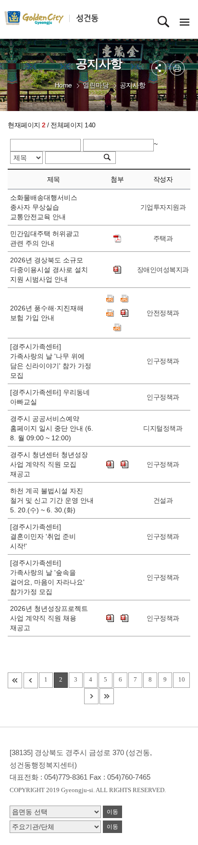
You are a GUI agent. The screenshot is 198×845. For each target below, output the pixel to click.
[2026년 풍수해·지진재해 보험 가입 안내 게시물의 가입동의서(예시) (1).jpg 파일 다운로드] (117, 327)
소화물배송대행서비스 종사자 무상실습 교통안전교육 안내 (43, 207)
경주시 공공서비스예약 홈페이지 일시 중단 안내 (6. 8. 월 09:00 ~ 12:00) (51, 428)
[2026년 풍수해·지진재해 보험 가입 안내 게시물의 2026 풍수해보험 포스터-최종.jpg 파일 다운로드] (110, 298)
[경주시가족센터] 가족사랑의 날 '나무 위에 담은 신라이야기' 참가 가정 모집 (50, 361)
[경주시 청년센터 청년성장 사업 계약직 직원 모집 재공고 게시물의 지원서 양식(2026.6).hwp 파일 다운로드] (110, 464)
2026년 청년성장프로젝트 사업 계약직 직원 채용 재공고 (49, 618)
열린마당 (96, 85)
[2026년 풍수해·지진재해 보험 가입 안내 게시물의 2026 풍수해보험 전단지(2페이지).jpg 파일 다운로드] (110, 313)
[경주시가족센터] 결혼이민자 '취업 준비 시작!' (43, 536)
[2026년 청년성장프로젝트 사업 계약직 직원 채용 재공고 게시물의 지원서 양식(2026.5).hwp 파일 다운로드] (124, 618)
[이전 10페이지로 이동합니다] (31, 680)
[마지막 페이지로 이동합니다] (106, 696)
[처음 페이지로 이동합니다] (15, 680)
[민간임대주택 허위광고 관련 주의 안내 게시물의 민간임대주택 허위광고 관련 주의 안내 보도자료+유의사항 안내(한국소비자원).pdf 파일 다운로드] (117, 238)
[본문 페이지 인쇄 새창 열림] (177, 68)
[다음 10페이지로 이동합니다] (91, 696)
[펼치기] (158, 68)
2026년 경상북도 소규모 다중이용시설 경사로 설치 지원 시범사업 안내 (49, 269)
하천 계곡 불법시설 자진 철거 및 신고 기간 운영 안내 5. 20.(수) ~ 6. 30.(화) (52, 500)
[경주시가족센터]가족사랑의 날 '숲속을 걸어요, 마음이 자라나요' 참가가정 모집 (47, 577)
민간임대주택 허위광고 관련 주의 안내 (44, 238)
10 (181, 679)
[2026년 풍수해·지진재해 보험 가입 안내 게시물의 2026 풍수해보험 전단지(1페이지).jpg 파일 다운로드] (124, 298)
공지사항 (133, 85)
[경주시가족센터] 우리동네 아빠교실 (50, 397)
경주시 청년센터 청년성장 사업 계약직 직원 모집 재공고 (49, 464)
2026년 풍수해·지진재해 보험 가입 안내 (47, 313)
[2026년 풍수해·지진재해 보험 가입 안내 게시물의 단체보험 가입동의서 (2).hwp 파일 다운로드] (124, 313)
